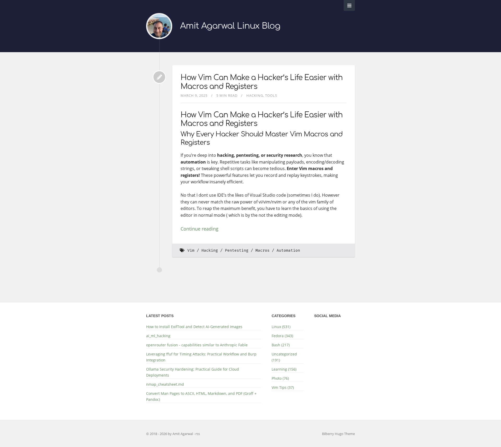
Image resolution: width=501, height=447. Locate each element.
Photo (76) (280, 378)
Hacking (254, 95)
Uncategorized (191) (284, 357)
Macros (262, 250)
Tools (271, 95)
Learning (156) (284, 369)
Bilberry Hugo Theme (338, 433)
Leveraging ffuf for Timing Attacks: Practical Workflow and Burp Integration (201, 357)
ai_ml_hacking (158, 335)
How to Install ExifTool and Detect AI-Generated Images (194, 326)
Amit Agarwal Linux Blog (230, 26)
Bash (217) (281, 344)
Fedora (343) (282, 335)
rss (197, 433)
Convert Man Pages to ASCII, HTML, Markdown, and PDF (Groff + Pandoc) (201, 396)
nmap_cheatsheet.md (165, 384)
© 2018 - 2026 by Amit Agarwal (170, 433)
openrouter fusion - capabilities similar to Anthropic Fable (197, 344)
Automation (288, 250)
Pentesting (236, 250)
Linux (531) (281, 326)
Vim (190, 250)
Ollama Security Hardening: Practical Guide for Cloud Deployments (192, 372)
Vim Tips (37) (283, 387)
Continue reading (199, 229)
